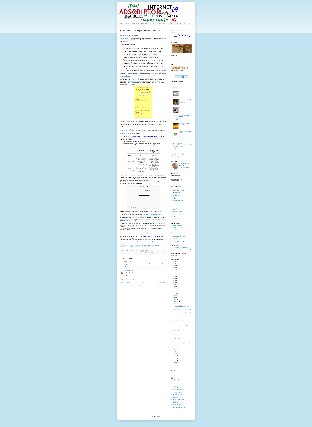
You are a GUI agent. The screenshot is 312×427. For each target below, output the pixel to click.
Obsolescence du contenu (178, 190)
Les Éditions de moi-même (178, 241)
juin (175, 353)
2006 (174, 365)
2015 (174, 282)
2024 (174, 265)
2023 (174, 267)
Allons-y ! (175, 216)
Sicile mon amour (176, 213)
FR (180, 70)
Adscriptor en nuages (177, 192)
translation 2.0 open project (128, 254)
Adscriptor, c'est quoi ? (177, 227)
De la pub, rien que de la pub (179, 407)
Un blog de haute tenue (178, 394)
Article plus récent (125, 282)
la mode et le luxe (134, 79)
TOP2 (155, 252)
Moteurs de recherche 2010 (180, 340)
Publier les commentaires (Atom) (133, 285)
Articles (175, 154)
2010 (174, 292)
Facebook (181, 84)
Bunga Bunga (182, 107)
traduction (150, 245)
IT (183, 70)
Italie (174, 193)
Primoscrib (163, 38)
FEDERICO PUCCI (124, 23)
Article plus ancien (162, 282)
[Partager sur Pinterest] (148, 251)
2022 (174, 269)
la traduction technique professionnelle (146, 123)
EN (182, 70)
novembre (176, 301)
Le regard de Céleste (177, 211)
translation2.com (159, 223)
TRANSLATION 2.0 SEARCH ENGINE (140, 23)
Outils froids (175, 402)
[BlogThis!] (144, 251)
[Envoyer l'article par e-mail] (140, 250)
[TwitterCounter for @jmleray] (181, 247)
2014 (174, 284)
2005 (174, 367)
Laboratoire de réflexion (178, 200)
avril (175, 357)
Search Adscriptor (175, 61)
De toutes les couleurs (177, 392)
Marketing (175, 198)
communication (144, 245)
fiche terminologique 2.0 (128, 220)
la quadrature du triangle (150, 126)
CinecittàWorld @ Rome (178, 143)
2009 (174, 293)
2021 (174, 271)
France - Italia (176, 391)
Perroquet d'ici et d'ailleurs (178, 386)
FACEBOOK (175, 148)
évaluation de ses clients (134, 81)
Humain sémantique (177, 240)
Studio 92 (125, 245)
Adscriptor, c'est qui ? (177, 229)
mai (175, 355)
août (175, 349)
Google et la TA (176, 195)
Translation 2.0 (123, 246)
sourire (126, 35)
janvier (175, 362)
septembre (176, 305)
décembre (176, 299)
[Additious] (121, 245)
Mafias (174, 219)
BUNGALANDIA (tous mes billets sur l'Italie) (182, 144)
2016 (174, 280)
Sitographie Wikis (176, 401)
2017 (174, 278)
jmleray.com (181, 165)
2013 (174, 286)
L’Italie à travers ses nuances (179, 209)
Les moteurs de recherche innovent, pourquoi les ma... (182, 344)
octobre (176, 303)
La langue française (177, 387)
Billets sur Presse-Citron (178, 146)
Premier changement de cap (179, 188)
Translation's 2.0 (152, 216)
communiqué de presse (127, 38)
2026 (174, 261)
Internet (147, 246)
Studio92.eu (134, 39)
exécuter (133, 272)
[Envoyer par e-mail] (142, 251)
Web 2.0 (161, 245)
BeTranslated (176, 373)
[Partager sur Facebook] (147, 251)
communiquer (137, 245)
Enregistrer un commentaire (128, 279)
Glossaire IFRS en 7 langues (179, 236)
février (175, 360)
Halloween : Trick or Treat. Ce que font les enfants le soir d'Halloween (185, 101)
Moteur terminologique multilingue (180, 235)
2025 (174, 263)
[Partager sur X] (145, 251)
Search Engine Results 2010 (180, 347)
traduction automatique (125, 76)
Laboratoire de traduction (178, 202)
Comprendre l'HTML (177, 404)
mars (175, 358)
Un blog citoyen (176, 397)
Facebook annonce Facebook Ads (183, 92)
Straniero (175, 238)
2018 (174, 276)
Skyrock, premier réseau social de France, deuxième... (181, 326)
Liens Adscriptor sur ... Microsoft (181, 329)
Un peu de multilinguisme (178, 399)
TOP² (143, 246)
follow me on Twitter (187, 249)
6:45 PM (126, 266)
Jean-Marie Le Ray (142, 233)
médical (150, 78)
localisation (143, 130)
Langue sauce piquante (178, 389)
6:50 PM (126, 277)
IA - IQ (154, 23)
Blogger (158, 416)
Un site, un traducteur (177, 406)
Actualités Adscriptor (177, 225)
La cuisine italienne (177, 214)
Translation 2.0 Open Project (134, 246)
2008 (174, 295)
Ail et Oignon (175, 208)
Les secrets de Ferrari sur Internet (181, 324)
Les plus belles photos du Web (179, 396)
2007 (174, 297)
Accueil (143, 282)
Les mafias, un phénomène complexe (181, 218)
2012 (174, 288)
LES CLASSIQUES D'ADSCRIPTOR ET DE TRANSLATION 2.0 (175, 23)
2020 (174, 272)
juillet (175, 351)
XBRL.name (149, 219)
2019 (174, 274)
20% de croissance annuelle (129, 78)
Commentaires (176, 156)
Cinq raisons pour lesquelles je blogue (182, 342)
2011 (174, 290)
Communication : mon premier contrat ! (182, 319)
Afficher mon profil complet (185, 167)
